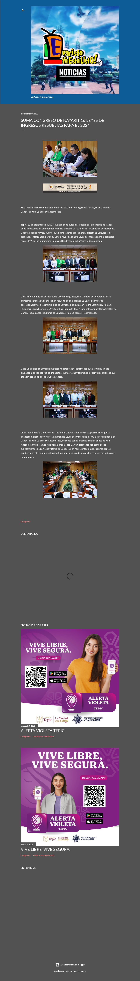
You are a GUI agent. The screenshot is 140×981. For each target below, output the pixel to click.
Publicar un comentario (43, 736)
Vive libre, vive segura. (45, 849)
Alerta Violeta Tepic (43, 730)
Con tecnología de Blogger (73, 964)
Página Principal (43, 97)
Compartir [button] (25, 521)
